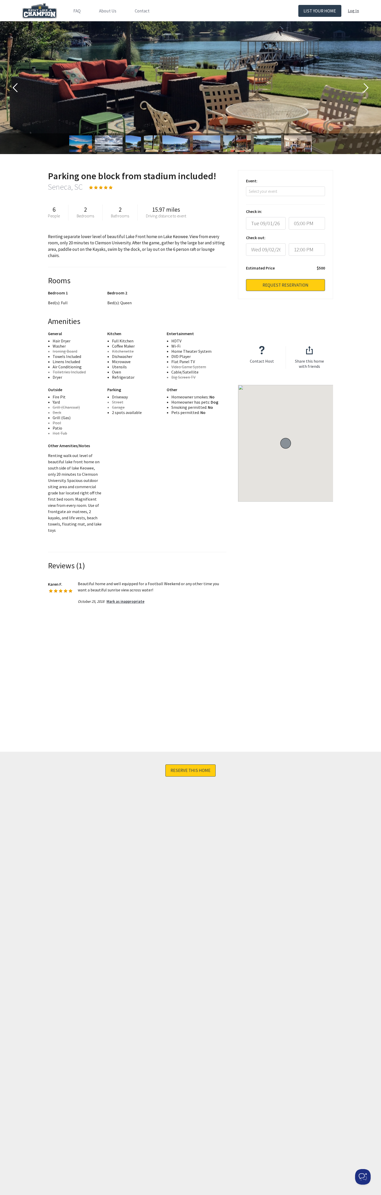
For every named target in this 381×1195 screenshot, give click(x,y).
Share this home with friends (309, 363)
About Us (107, 11)
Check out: (255, 237)
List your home (320, 11)
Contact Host (262, 361)
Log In (353, 10)
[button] (285, 443)
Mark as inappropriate (125, 601)
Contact (142, 11)
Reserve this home (190, 770)
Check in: (254, 211)
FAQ (77, 11)
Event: (251, 180)
